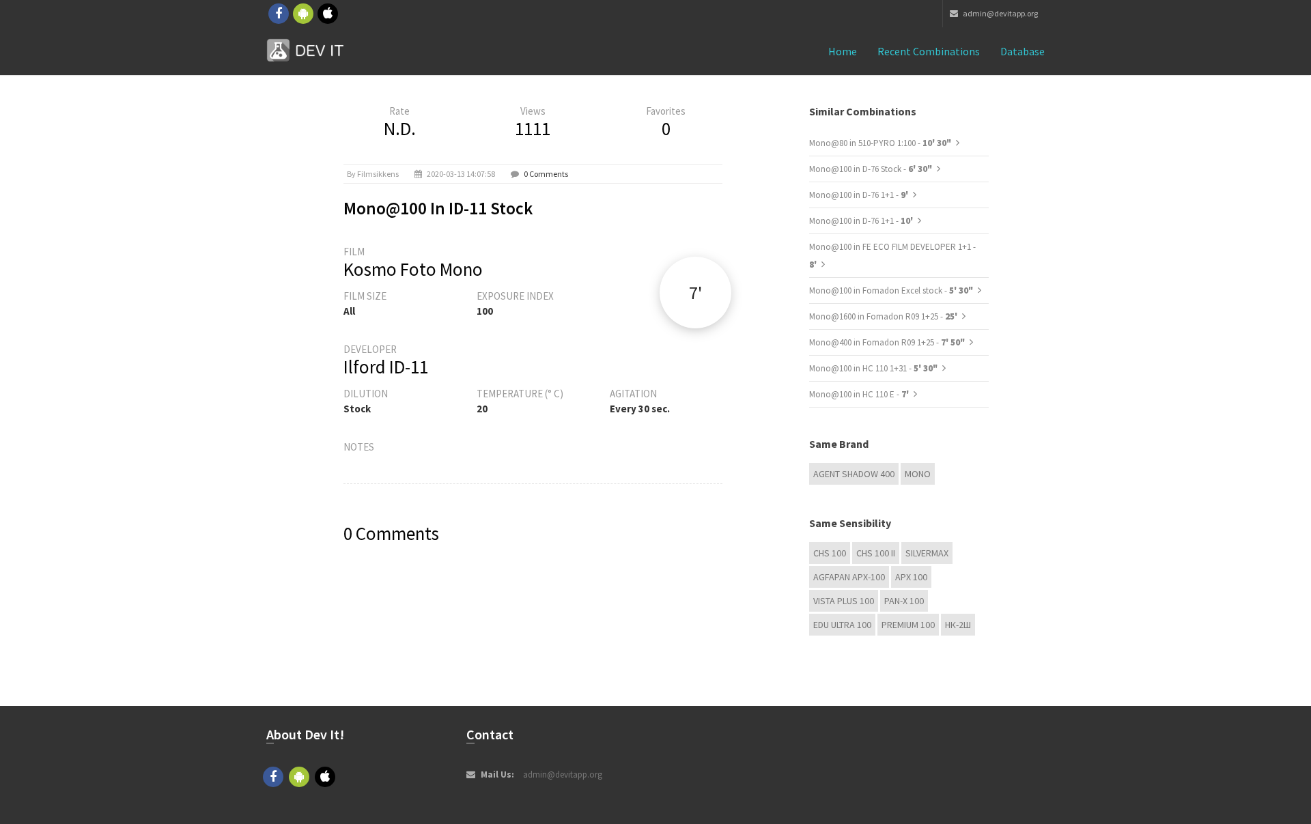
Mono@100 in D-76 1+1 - (859, 195)
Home (842, 51)
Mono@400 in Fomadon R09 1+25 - (887, 342)
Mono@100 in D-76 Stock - (870, 169)
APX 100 (911, 577)
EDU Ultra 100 (842, 625)
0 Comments (546, 174)
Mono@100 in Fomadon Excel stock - (891, 290)
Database (1022, 51)
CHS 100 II (875, 553)
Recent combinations (928, 51)
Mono (918, 474)
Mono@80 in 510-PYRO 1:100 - (880, 143)
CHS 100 (829, 553)
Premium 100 (908, 625)
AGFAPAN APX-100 (849, 577)
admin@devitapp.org (999, 13)
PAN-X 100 (904, 601)
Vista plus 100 (843, 601)
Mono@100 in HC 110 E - (860, 394)
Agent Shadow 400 (853, 474)
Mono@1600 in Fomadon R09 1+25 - (884, 316)
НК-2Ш (958, 625)
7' (695, 292)
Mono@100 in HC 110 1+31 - (873, 368)
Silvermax (926, 553)
